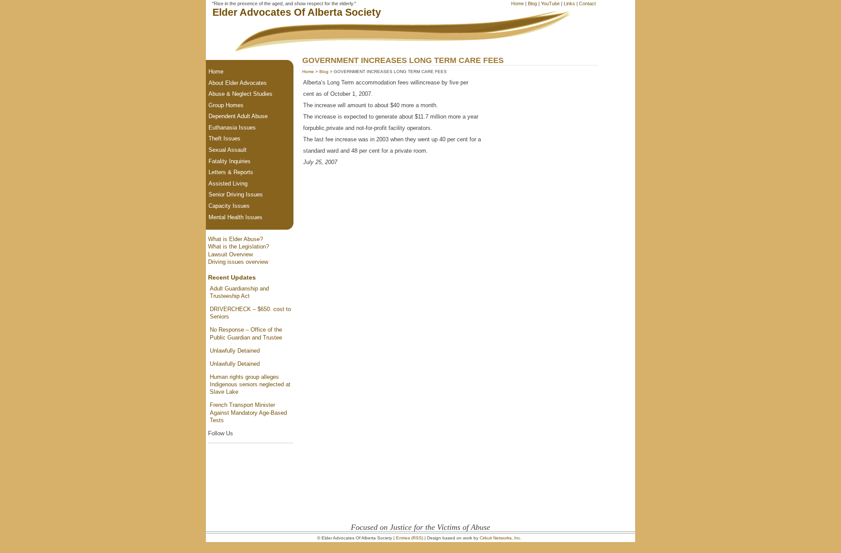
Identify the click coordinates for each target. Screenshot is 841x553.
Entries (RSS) (409, 538)
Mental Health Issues (235, 217)
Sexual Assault (227, 150)
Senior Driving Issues (235, 194)
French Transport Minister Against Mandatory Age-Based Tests (248, 413)
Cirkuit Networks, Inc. (501, 538)
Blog (532, 3)
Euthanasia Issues (232, 127)
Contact (587, 3)
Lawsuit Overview (230, 254)
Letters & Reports (230, 172)
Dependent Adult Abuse (238, 116)
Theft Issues (224, 138)
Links (569, 3)
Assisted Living (227, 183)
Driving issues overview (238, 262)
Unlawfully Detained (235, 350)
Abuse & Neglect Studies (240, 94)
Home (517, 3)
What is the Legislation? (238, 246)
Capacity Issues (229, 206)
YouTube (550, 3)
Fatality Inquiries (229, 161)
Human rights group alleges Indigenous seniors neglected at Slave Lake (250, 385)
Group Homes (226, 105)
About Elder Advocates (237, 83)
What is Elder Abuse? (235, 239)
